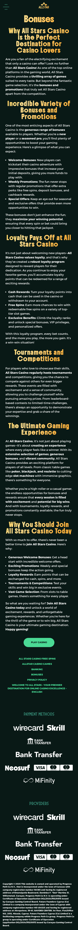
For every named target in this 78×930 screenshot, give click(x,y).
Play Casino (39, 642)
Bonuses (37, 674)
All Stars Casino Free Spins (37, 658)
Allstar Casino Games (37, 664)
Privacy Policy (37, 679)
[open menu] (6, 7)
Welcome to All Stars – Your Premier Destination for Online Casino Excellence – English (37, 688)
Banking (37, 669)
